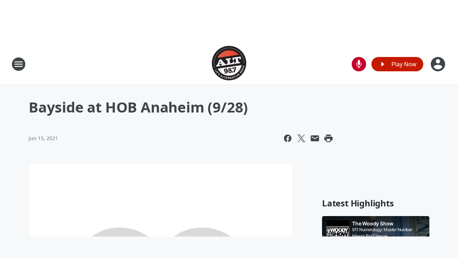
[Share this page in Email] (315, 138)
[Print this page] (328, 138)
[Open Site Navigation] (18, 64)
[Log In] (439, 64)
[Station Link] (229, 64)
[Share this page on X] (301, 138)
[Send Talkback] (359, 64)
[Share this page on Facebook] (288, 138)
